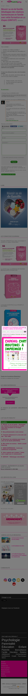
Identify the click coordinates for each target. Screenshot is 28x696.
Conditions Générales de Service (18, 334)
